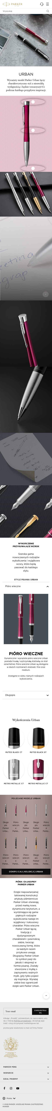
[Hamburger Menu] (47, 4)
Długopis (10, 695)
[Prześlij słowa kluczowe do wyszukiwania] (48, 11)
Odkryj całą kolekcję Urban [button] (26, 871)
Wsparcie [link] (8, 1073)
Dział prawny (10, 1079)
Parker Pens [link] (10, 1067)
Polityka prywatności (22, 1021)
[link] (4, 1088)
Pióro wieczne (13, 586)
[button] (41, 4)
